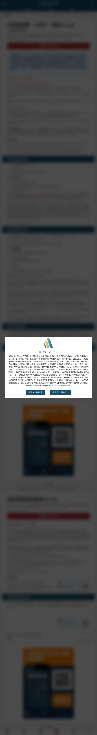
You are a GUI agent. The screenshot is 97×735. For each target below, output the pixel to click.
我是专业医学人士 (35, 378)
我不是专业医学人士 (60, 378)
